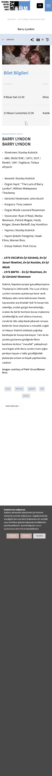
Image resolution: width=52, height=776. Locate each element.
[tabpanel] (26, 54)
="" (29, 1)
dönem (26, 396)
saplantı (32, 388)
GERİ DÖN (10, 39)
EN (39, 5)
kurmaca (19, 388)
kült (42, 388)
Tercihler (39, 536)
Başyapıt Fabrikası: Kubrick (12, 134)
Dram (8, 388)
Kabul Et (12, 536)
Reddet (26, 536)
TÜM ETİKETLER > (12, 406)
